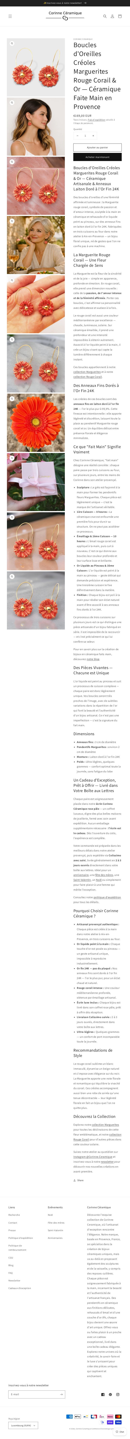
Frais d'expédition (96, 119)
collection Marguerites (87, 372)
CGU (10, 1257)
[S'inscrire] (61, 1394)
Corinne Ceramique (83, 1429)
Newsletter (14, 1280)
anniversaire (81, 875)
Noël (99, 880)
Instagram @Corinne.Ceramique (92, 1157)
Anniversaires (55, 1237)
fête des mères (104, 875)
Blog (10, 1265)
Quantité (77, 129)
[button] (10, 16)
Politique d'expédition (20, 1237)
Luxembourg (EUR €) (21, 1425)
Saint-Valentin (82, 880)
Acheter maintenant (98, 157)
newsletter (107, 1161)
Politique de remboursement (17, 1247)
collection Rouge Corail (87, 377)
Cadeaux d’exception (19, 1288)
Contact (12, 1222)
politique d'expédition (107, 897)
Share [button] (80, 1180)
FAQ (10, 1272)
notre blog (93, 659)
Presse (12, 1230)
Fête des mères (56, 1222)
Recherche (14, 1214)
